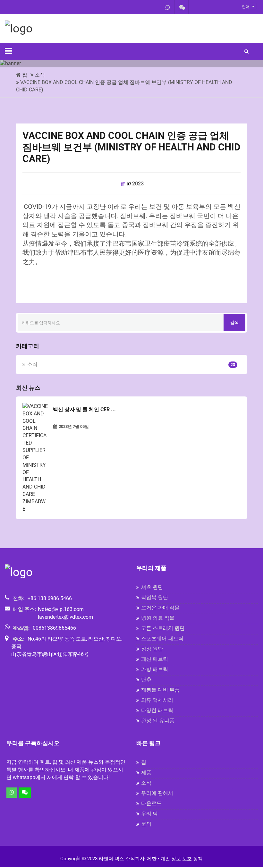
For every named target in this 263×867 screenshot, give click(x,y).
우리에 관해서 (157, 793)
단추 (146, 679)
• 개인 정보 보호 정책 (180, 859)
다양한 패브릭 (157, 710)
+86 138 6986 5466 (50, 598)
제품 (146, 772)
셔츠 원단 (152, 587)
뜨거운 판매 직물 (160, 608)
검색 (234, 322)
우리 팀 (149, 814)
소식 (40, 75)
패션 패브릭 (154, 659)
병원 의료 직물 (157, 618)
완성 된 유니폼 (157, 721)
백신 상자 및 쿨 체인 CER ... (84, 409)
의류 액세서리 (157, 700)
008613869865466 (54, 628)
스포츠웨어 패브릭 (162, 638)
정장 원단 (152, 649)
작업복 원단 (154, 597)
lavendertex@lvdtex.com (65, 617)
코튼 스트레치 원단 (163, 628)
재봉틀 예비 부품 (160, 690)
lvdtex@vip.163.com (61, 609)
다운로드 (151, 803)
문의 (146, 824)
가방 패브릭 (154, 669)
